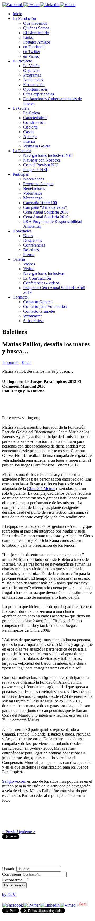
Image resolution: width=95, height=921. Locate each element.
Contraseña (12, 874)
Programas (32, 75)
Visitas (28, 269)
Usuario (8, 868)
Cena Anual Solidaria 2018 (45, 212)
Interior (29, 141)
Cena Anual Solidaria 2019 (45, 217)
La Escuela (22, 150)
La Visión (31, 65)
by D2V (9, 894)
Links (28, 37)
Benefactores (34, 188)
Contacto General (38, 302)
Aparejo (30, 136)
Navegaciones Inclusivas (43, 273)
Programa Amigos (38, 184)
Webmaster (32, 316)
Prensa (28, 254)
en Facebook (34, 47)
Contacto (20, 297)
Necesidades (33, 179)
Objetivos (31, 70)
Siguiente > (25, 831)
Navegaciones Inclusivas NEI (48, 155)
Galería (19, 259)
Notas (28, 235)
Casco (28, 132)
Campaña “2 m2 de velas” (45, 207)
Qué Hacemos (35, 23)
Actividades (33, 80)
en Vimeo (31, 56)
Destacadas (32, 240)
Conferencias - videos (41, 283)
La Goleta (21, 108)
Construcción (34, 122)
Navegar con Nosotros (42, 160)
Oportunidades (35, 89)
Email (26, 362)
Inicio (17, 14)
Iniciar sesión (14, 885)
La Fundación (24, 18)
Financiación (34, 84)
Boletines (31, 250)
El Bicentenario (36, 32)
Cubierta (30, 127)
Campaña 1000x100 (40, 202)
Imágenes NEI (35, 169)
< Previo (9, 831)
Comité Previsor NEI (40, 165)
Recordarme (12, 880)
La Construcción (37, 278)
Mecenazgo (32, 198)
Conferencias (34, 245)
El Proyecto (22, 61)
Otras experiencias (38, 94)
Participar (20, 174)
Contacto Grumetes (39, 311)
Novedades (22, 231)
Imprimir (10, 362)
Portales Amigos (36, 42)
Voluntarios (32, 193)
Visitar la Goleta (36, 146)
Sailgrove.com (14, 781)
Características (35, 117)
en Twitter (31, 51)
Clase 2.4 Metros (41, 488)
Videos (29, 264)
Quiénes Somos (36, 28)
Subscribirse (33, 320)
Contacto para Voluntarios (44, 306)
